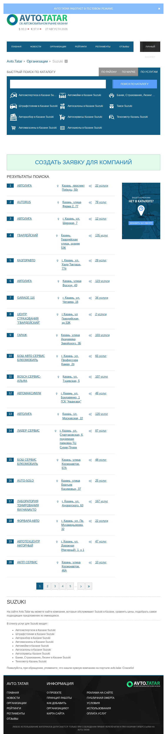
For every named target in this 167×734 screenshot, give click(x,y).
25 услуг (101, 480)
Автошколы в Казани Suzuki (85, 127)
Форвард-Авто (28, 520)
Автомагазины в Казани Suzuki (38, 127)
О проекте (54, 692)
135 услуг (101, 235)
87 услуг (101, 430)
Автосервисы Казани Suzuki (85, 116)
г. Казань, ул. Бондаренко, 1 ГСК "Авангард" (71, 397)
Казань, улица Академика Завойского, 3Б (71, 339)
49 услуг (101, 393)
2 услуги (101, 314)
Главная (16, 46)
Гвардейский (27, 235)
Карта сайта (55, 713)
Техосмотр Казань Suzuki (132, 116)
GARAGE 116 (26, 297)
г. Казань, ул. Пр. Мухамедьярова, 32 (72, 525)
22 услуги (101, 185)
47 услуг (101, 541)
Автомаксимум (29, 393)
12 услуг (101, 218)
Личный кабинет (150, 48)
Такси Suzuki (124, 106)
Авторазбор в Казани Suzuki (36, 116)
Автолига (24, 185)
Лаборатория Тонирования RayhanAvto (28, 505)
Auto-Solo (25, 480)
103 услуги (102, 335)
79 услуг (101, 202)
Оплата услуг (97, 713)
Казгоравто (26, 260)
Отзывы (124, 46)
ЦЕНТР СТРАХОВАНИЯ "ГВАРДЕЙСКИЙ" (28, 318)
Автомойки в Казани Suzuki (84, 95)
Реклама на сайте (100, 692)
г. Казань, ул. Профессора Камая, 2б (70, 360)
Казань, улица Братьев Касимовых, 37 (71, 484)
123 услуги (102, 281)
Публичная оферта (100, 697)
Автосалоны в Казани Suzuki (85, 106)
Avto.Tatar (14, 61)
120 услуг (101, 414)
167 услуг (101, 501)
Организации (58, 46)
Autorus (24, 202)
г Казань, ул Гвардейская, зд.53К (70, 318)
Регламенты (102, 46)
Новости (35, 46)
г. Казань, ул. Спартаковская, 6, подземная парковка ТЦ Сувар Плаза (72, 439)
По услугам (149, 71)
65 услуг (101, 356)
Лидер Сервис (28, 430)
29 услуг (101, 260)
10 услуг (101, 562)
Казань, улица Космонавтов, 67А (71, 464)
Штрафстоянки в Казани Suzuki (38, 106)
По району (109, 71)
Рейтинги (81, 46)
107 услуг (101, 376)
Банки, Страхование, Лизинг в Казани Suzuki (136, 95)
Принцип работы (59, 697)
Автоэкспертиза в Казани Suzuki (38, 95)
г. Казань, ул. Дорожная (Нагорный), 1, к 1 (72, 545)
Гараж (22, 335)
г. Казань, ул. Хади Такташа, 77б (71, 264)
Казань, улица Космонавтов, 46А (71, 566)
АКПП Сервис (27, 562)
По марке (128, 71)
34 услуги (101, 297)
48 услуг (101, 459)
